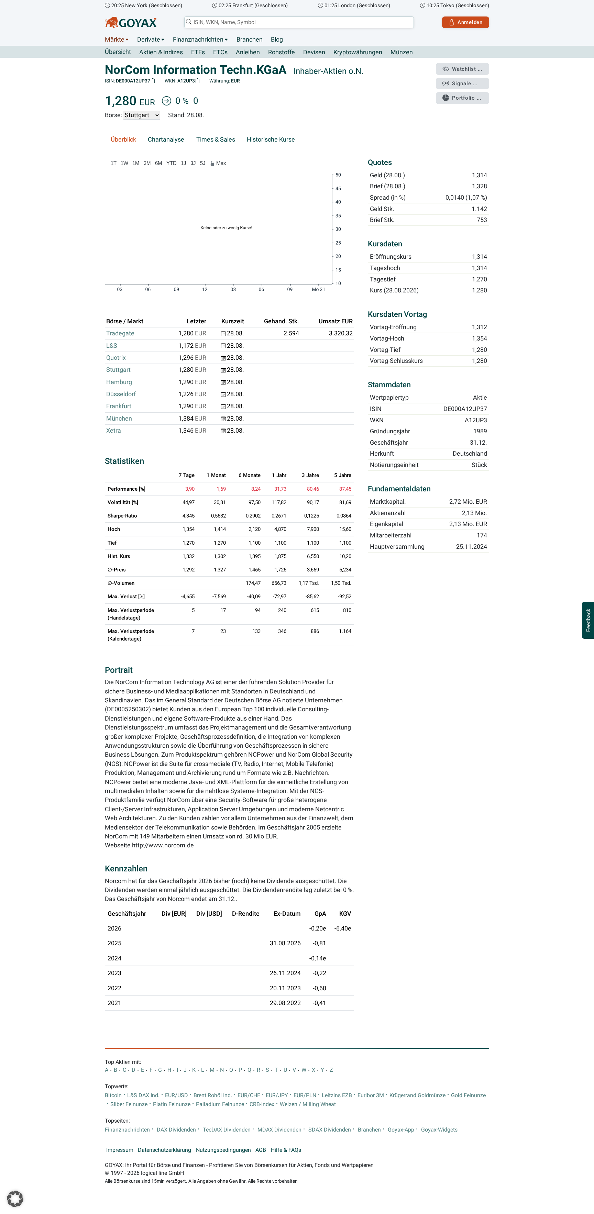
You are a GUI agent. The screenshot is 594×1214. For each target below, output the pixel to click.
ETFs (198, 52)
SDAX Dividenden (329, 1130)
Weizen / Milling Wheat (308, 1104)
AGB (260, 1150)
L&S (111, 345)
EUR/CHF (249, 1095)
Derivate (148, 39)
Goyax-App (401, 1130)
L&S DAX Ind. (143, 1095)
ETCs (220, 52)
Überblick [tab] (123, 139)
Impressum (119, 1150)
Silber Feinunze (128, 1104)
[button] (15, 1199)
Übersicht (118, 51)
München (119, 418)
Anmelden (470, 22)
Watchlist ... (467, 69)
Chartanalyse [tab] (166, 139)
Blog (277, 39)
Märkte (114, 39)
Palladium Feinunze (220, 1104)
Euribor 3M (371, 1095)
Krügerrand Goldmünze (417, 1095)
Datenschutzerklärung (164, 1150)
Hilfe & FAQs (286, 1150)
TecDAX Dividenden (227, 1130)
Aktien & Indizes (161, 52)
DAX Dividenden (176, 1130)
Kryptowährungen (357, 52)
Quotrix (116, 357)
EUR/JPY (277, 1095)
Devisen (314, 52)
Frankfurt (118, 406)
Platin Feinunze (171, 1104)
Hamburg (119, 382)
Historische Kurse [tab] (271, 139)
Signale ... (464, 83)
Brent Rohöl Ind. (213, 1095)
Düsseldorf (121, 394)
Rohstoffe (281, 52)
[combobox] (299, 22)
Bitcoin (113, 1095)
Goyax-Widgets (439, 1130)
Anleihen (248, 52)
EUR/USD (176, 1095)
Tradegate (120, 333)
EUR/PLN (305, 1095)
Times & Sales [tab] (215, 139)
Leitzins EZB (337, 1095)
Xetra (113, 430)
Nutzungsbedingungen (223, 1150)
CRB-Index (262, 1104)
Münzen (401, 52)
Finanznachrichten (198, 39)
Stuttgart (118, 369)
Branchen (249, 39)
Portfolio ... (467, 98)
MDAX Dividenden (279, 1130)
